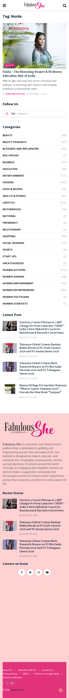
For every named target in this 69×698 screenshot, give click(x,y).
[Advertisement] (34, 617)
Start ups (9, 256)
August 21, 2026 (29, 337)
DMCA (26, 673)
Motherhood (12, 209)
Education (10, 169)
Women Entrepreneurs (18, 290)
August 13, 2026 (29, 397)
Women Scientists (15, 303)
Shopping (9, 236)
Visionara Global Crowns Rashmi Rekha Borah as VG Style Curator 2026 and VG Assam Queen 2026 (40, 348)
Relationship (12, 229)
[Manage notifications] (61, 690)
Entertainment (13, 175)
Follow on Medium (12, 677)
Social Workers (13, 243)
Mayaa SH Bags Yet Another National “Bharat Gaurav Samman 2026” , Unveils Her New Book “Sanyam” (42, 389)
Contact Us (47, 670)
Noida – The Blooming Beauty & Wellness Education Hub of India (32, 74)
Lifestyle (9, 202)
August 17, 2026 (29, 378)
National (9, 216)
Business (8, 162)
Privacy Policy (10, 673)
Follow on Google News (46, 673)
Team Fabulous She (15, 94)
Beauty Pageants (15, 142)
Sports (7, 249)
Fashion (8, 182)
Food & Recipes (13, 189)
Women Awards (13, 276)
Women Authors (14, 270)
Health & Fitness (14, 196)
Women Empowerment (18, 283)
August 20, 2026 (29, 356)
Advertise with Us (27, 670)
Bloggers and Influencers (21, 148)
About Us (7, 670)
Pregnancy (10, 222)
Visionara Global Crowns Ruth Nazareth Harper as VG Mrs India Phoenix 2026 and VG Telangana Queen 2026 (40, 368)
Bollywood (11, 155)
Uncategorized (13, 263)
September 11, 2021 (37, 94)
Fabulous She (17, 689)
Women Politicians (16, 297)
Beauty (9, 65)
